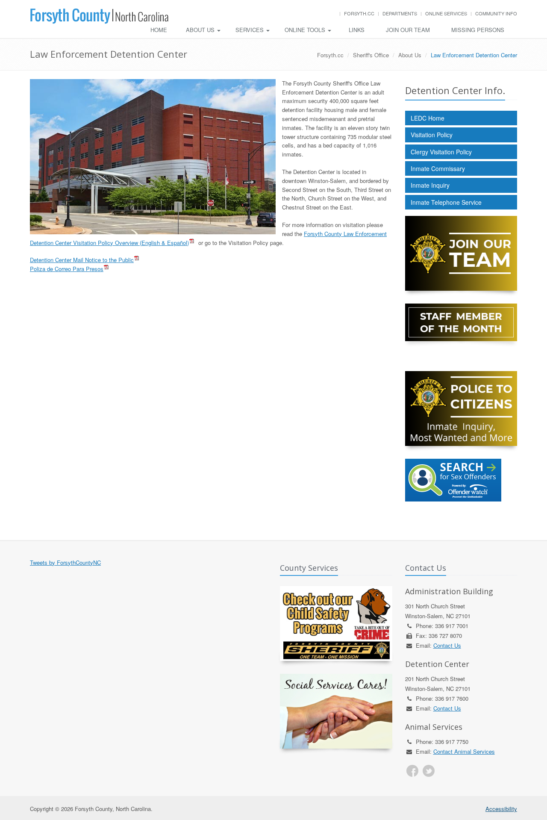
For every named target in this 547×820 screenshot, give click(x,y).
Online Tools (306, 30)
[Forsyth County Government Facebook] (412, 771)
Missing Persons (477, 30)
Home (158, 30)
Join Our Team (408, 30)
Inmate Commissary (438, 168)
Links (357, 30)
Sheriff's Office (371, 55)
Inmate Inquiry (430, 185)
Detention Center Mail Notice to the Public (82, 260)
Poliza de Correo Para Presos (66, 269)
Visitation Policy (432, 134)
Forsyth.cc (359, 13)
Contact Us (447, 645)
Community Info (496, 13)
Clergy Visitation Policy (441, 151)
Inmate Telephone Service (446, 202)
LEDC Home (427, 118)
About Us (201, 30)
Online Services (446, 13)
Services (250, 30)
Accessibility (501, 809)
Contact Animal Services (464, 751)
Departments (399, 13)
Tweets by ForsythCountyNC (65, 562)
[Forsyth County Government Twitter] (429, 771)
